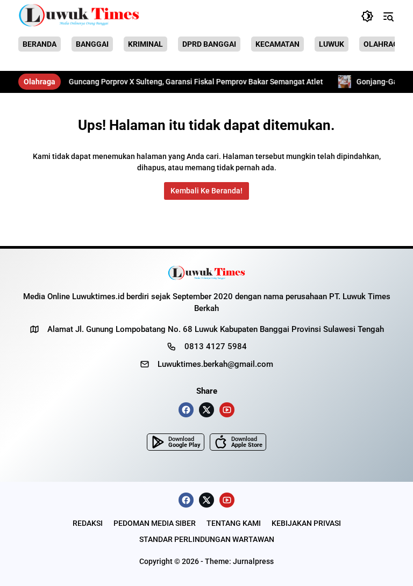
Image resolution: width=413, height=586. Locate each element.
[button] (367, 16)
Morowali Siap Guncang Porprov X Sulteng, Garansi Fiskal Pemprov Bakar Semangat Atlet (158, 81)
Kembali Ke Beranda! (206, 190)
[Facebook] (186, 409)
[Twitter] (206, 409)
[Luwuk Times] (79, 16)
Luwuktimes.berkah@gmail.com (215, 364)
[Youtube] (226, 409)
